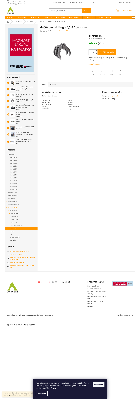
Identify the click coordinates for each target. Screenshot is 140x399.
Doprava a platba (59, 3)
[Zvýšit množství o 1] (96, 51)
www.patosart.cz (127, 315)
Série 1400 (13, 172)
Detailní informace (94, 64)
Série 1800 (13, 178)
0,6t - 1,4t (14, 222)
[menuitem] (10, 17)
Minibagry (11, 154)
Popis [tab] (44, 84)
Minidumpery (12, 193)
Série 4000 (13, 190)
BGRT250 (15, 219)
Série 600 (13, 157)
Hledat (86, 10)
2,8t (12, 231)
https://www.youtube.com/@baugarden (22, 266)
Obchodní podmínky (76, 3)
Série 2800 (13, 187)
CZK (120, 2)
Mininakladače (12, 196)
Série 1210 (13, 166)
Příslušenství (12, 208)
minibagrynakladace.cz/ (18, 262)
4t (11, 234)
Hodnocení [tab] (53, 84)
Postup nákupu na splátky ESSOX (95, 302)
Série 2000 (13, 181)
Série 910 (13, 163)
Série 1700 (13, 175)
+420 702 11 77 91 (16, 254)
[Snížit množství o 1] (96, 53)
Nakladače (11, 199)
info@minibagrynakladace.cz (19, 251)
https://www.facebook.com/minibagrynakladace (22, 258)
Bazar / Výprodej (13, 205)
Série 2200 (13, 184)
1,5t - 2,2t (14, 228)
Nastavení (42, 393)
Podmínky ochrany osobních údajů (96, 297)
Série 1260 (13, 169)
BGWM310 (15, 216)
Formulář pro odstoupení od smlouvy (96, 292)
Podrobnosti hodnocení (66, 31)
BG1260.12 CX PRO (17, 225)
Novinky (90, 306)
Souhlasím (98, 384)
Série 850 (13, 160)
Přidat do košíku (108, 52)
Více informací (51, 388)
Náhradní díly (12, 202)
